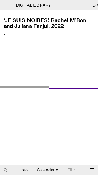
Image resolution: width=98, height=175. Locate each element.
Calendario (47, 170)
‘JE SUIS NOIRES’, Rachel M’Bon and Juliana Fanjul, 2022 (45, 23)
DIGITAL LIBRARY (33, 5)
